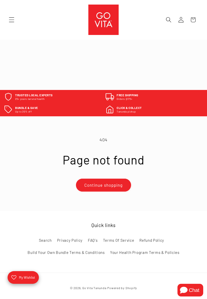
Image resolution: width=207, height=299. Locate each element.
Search (45, 240)
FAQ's (92, 240)
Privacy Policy (70, 240)
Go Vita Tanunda (94, 288)
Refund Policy (151, 240)
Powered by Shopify (122, 288)
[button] (12, 20)
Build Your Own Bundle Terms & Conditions (66, 252)
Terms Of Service (118, 240)
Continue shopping (103, 185)
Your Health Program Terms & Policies (144, 252)
